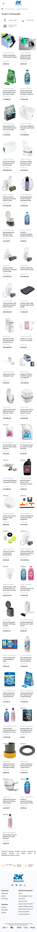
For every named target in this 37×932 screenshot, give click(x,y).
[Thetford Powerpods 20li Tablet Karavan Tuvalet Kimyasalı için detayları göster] (27, 679)
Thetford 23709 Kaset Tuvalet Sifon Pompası (10, 481)
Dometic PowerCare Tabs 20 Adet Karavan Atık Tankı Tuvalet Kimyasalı (9, 128)
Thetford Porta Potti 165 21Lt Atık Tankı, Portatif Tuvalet (26, 411)
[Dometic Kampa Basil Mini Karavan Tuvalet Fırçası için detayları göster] (27, 608)
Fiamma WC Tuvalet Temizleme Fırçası (9, 375)
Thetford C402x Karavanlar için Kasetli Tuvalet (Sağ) (10, 269)
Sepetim (3, 912)
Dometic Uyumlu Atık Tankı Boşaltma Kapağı (10, 56)
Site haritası (4, 898)
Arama (20, 893)
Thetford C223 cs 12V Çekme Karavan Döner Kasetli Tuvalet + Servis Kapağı (9, 305)
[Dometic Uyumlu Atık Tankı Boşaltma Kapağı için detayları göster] (9, 41)
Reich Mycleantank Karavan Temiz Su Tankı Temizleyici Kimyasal (26, 659)
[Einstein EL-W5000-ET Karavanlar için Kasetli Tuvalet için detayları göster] (27, 112)
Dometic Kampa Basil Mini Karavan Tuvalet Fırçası (26, 624)
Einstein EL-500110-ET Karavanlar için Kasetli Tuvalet (9, 163)
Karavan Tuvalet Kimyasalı (26, 619)
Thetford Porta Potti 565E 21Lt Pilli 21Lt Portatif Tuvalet (9, 411)
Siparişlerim (4, 910)
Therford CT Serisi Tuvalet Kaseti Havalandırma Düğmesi (8, 553)
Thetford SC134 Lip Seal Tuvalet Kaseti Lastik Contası (26, 765)
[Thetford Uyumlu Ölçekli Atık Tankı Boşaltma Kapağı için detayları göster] (27, 41)
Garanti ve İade (22, 901)
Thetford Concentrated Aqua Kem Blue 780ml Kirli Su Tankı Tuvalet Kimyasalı (26, 234)
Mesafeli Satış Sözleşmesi (25, 909)
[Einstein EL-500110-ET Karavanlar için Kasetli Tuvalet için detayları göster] (9, 148)
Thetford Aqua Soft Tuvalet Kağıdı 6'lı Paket (9, 659)
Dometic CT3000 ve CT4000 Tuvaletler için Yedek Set (26, 376)
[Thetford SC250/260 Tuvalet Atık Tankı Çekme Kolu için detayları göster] (27, 502)
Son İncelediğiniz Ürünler (25, 896)
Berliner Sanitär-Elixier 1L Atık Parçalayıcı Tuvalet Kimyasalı (26, 482)
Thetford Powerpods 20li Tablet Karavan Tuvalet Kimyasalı (26, 694)
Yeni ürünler (21, 898)
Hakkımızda (4, 893)
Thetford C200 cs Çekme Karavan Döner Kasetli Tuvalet (9, 198)
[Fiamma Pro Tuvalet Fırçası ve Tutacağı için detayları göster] (27, 325)
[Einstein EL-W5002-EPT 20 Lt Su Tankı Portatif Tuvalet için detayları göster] (27, 148)
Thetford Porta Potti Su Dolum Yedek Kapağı (9, 517)
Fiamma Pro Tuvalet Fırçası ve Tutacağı (26, 339)
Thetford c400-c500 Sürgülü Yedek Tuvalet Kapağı (27, 305)
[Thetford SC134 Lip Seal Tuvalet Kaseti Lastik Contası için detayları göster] (27, 750)
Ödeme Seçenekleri (23, 911)
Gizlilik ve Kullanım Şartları (25, 906)
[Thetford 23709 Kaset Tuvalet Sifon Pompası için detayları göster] (9, 467)
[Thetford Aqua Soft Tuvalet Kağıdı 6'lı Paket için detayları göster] (9, 644)
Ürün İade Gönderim (23, 914)
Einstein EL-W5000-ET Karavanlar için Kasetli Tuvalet (27, 127)
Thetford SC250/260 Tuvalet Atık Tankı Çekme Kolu (26, 517)
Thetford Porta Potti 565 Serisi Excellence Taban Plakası (9, 801)
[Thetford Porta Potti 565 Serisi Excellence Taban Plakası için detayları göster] (9, 786)
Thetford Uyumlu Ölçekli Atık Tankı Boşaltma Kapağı (25, 57)
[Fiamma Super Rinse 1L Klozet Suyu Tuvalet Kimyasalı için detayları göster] (9, 821)
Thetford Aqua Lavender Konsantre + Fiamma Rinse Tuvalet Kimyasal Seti (9, 730)
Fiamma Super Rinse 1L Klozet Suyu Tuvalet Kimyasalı (10, 836)
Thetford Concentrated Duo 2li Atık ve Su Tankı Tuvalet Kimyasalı (26, 588)
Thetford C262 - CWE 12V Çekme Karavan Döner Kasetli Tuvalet (9, 588)
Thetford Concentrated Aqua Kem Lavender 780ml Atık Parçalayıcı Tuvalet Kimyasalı (26, 801)
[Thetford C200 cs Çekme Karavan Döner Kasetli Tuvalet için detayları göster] (9, 183)
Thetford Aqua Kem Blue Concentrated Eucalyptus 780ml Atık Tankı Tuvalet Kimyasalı (27, 92)
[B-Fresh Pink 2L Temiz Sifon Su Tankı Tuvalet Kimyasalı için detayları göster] (9, 431)
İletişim (3, 896)
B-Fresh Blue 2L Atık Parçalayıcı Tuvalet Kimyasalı (26, 446)
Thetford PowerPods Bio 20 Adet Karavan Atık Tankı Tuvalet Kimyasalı (9, 92)
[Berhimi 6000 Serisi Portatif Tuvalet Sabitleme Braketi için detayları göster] (27, 183)
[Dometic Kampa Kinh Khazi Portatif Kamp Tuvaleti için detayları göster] (9, 608)
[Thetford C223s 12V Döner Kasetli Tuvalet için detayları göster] (27, 254)
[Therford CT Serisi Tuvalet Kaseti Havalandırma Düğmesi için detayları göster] (9, 538)
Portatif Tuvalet (24, 371)
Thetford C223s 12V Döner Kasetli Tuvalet (26, 268)
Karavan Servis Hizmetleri (25, 904)
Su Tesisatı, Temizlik (8, 301)
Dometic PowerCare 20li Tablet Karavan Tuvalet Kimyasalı (26, 730)
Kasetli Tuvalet (6, 265)
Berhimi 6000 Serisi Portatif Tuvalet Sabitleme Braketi (26, 198)
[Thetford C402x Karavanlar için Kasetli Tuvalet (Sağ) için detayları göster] (9, 254)
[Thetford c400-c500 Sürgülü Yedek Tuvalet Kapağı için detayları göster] (27, 289)
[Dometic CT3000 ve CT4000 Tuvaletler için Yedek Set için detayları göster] (27, 360)
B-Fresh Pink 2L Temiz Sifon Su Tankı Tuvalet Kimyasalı (10, 446)
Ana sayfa (2, 9)
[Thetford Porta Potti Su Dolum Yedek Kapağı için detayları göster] (9, 502)
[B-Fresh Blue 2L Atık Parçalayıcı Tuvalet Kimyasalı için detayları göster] (27, 431)
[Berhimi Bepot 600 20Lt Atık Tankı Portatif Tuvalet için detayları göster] (9, 219)
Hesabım (3, 907)
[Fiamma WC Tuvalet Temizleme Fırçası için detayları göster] (9, 360)
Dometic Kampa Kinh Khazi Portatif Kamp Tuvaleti (9, 624)
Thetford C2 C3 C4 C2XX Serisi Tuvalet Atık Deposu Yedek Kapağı (9, 765)
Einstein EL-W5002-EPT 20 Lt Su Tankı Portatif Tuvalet (26, 163)
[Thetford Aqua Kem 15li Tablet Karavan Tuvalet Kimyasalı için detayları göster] (9, 679)
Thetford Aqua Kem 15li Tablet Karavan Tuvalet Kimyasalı (9, 694)
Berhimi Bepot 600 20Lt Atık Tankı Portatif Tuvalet (8, 234)
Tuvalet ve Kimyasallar (8, 52)
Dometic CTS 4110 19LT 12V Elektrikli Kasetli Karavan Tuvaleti (8, 340)
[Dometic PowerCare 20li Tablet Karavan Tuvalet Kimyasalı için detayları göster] (27, 715)
